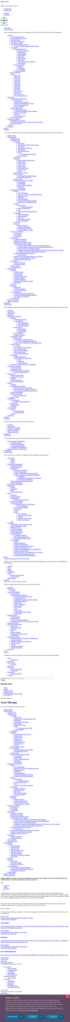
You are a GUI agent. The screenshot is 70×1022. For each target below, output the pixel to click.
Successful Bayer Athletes (25, 515)
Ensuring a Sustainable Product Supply (24, 258)
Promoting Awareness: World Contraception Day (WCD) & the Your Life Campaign (40, 250)
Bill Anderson (21, 52)
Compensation (22, 63)
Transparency (14, 261)
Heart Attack (21, 143)
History (13, 74)
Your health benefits (16, 673)
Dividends (13, 629)
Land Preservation (23, 363)
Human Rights (15, 498)
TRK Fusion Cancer (23, 168)
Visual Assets (11, 572)
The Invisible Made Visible (28, 154)
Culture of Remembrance (21, 507)
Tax (12, 521)
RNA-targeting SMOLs (24, 219)
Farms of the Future (16, 367)
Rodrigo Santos (22, 58)
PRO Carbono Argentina (21, 350)
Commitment (21, 476)
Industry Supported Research (22, 401)
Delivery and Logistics (20, 112)
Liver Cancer (21, 165)
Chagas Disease (22, 255)
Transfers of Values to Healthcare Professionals (27, 475)
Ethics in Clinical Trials (24, 208)
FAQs (16, 609)
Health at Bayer (12, 135)
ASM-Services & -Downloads (22, 612)
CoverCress (17, 346)
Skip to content (5, 1)
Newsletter (10, 984)
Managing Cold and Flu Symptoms (23, 281)
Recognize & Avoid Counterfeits (23, 387)
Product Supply (15, 397)
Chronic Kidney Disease (21, 173)
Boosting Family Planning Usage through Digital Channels (34, 245)
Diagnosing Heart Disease (25, 148)
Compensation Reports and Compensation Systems (24, 621)
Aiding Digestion (19, 272)
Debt (12, 630)
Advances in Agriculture (14, 366)
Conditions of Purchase (20, 109)
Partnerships (17, 287)
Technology (17, 213)
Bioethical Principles (19, 543)
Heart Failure (21, 149)
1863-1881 (17, 75)
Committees (21, 68)
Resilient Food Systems (17, 377)
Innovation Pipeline (16, 369)
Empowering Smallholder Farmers (23, 339)
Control (13, 644)
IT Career (13, 664)
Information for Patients (14, 427)
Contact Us (7, 15)
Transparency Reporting (20, 470)
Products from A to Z (13, 432)
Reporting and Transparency (15, 464)
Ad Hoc (13, 590)
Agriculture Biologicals (20, 319)
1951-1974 (17, 83)
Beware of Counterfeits (14, 429)
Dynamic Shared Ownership (18, 38)
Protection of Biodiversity (21, 544)
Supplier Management (17, 532)
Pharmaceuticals (12, 137)
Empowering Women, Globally (22, 244)
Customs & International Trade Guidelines (25, 111)
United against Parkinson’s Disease (27, 200)
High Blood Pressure (23, 151)
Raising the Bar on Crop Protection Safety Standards (28, 552)
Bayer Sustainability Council (18, 526)
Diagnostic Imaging (23, 221)
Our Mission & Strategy (17, 37)
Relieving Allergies (19, 278)
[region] (35, 1008)
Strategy (13, 459)
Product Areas (11, 426)
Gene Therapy (18, 233)
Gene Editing (18, 236)
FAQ (19, 210)
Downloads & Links (19, 116)
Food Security (11, 374)
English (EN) (7, 9)
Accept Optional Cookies (52, 1017)
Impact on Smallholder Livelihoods (27, 341)
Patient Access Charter (20, 241)
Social (9, 493)
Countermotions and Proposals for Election (25, 599)
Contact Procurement (16, 117)
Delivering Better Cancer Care (22, 259)
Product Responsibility (17, 392)
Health (6, 128)
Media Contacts (12, 578)
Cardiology (17, 142)
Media (6, 557)
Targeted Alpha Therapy (24, 227)
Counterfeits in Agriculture (18, 386)
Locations (6, 13)
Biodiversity (14, 355)
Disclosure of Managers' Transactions (21, 641)
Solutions (13, 270)
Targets (13, 461)
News (9, 567)
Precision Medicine (23, 199)
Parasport (20, 516)
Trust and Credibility (19, 289)
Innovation (14, 286)
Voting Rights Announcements (19, 634)
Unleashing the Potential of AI (19, 447)
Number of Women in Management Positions (26, 46)
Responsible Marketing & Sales (22, 538)
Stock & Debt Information (15, 624)
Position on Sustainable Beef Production (25, 555)
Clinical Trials (21, 205)
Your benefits (11, 672)
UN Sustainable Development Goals (24, 554)
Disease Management (23, 324)
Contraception (21, 182)
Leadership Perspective (20, 239)
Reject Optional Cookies (32, 1017)
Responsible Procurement (21, 105)
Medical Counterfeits (13, 301)
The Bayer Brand (15, 40)
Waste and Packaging (16, 492)
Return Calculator (15, 632)
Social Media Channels (14, 987)
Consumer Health (12, 970)
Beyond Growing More (17, 375)
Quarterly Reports (16, 616)
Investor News (11, 589)
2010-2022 (17, 89)
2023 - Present (18, 91)
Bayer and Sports (22, 513)
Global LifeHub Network (21, 372)
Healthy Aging (18, 179)
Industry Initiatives (19, 106)
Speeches (10, 570)
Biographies (17, 92)
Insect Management (23, 325)
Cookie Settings (13, 1016)
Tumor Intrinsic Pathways (25, 228)
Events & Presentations (14, 592)
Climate (13, 487)
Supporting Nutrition (20, 279)
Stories (9, 569)
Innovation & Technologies (18, 190)
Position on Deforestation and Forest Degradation (27, 549)
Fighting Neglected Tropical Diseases (24, 253)
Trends (16, 191)
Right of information (19, 604)
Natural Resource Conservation (22, 358)
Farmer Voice (11, 312)
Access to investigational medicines (27, 211)
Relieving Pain (18, 275)
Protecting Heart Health (20, 276)
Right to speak (18, 603)
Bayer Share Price (12, 985)
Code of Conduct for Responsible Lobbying (26, 473)
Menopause (21, 186)
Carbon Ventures (15, 344)
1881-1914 (17, 77)
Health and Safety (16, 496)
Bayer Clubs (17, 509)
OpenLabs (14, 406)
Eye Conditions (18, 174)
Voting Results (18, 610)
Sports (16, 512)
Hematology (17, 157)
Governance (11, 523)
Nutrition (13, 378)
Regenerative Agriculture (14, 316)
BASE (16, 541)
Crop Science (11, 971)
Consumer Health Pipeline (18, 446)
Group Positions (15, 540)
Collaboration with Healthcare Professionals (29, 478)
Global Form (4, 993)
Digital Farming (18, 333)
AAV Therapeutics (23, 193)
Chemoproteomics (23, 216)
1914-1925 (17, 78)
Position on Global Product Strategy (24, 546)
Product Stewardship (16, 394)
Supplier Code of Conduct (21, 102)
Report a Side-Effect (13, 430)
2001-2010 (17, 88)
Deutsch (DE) (8, 10)
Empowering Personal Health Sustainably (25, 295)
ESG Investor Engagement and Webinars (22, 481)
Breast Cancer (21, 162)
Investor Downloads (13, 623)
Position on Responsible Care (22, 547)
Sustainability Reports (17, 465)
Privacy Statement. (32, 1010)
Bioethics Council (16, 527)
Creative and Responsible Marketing (24, 293)
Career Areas (14, 659)
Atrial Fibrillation (22, 155)
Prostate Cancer (22, 166)
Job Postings (11, 981)
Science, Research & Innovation (16, 441)
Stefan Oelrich (22, 55)
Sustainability (14, 238)
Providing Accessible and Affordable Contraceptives (32, 252)
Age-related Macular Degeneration (27, 176)
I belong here (14, 670)
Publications (11, 313)
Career (6, 651)
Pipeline (16, 204)
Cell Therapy (17, 234)
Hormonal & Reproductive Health (23, 180)
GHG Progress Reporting (21, 353)
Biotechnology (22, 329)
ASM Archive (18, 613)
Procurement (11, 97)
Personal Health (12, 269)
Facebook (6, 888)
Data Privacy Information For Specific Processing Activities (27, 122)
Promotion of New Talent (25, 518)
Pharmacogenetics (22, 196)
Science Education (23, 506)
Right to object (18, 606)
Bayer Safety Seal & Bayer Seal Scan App (25, 391)
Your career (11, 666)
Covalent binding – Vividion (25, 230)
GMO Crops (14, 403)
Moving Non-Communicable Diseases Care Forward (28, 256)
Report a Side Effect (13, 300)
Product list (4, 961)
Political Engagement (16, 482)
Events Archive (15, 577)
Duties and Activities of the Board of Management (24, 638)
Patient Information (16, 267)
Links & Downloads (16, 647)
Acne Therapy (22, 188)
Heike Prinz (21, 57)
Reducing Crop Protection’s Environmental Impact (28, 343)
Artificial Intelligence (23, 214)
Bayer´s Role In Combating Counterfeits (25, 389)
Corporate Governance (14, 637)
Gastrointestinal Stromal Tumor (26, 160)
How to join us (12, 663)
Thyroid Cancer (22, 169)
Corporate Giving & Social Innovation (24, 504)
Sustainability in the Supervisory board (21, 524)
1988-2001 (17, 86)
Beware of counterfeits (7, 962)
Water (19, 360)
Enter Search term (5, 678)
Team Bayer (14, 47)
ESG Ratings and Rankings (15, 484)
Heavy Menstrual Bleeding (25, 185)
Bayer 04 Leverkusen (23, 520)
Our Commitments (16, 292)
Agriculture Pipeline (16, 443)
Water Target (17, 338)
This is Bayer (7, 28)
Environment (11, 486)
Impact (13, 462)
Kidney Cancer (22, 163)
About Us (10, 35)
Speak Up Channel (16, 123)
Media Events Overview (17, 575)
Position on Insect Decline (21, 551)
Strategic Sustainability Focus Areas (24, 103)
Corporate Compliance (14, 119)
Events (13, 409)
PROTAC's (21, 217)
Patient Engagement (19, 264)
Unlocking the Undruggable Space (27, 202)
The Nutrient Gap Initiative (21, 296)
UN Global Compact (16, 529)
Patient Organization (19, 262)
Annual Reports (15, 618)
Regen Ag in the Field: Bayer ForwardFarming (23, 364)
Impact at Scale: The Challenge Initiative (29, 248)
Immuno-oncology (23, 225)
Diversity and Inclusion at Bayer (19, 44)
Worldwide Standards (27, 207)
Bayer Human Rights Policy (22, 537)
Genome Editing (22, 330)
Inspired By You (15, 138)
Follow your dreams (16, 669)
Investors (6, 580)
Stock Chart (14, 626)
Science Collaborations (20, 472)
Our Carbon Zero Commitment (22, 347)
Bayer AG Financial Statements (19, 620)
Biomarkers (21, 197)
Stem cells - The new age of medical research (30, 194)
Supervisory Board (19, 64)
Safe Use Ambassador (20, 395)
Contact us (10, 675)
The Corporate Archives (20, 95)
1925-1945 (17, 80)
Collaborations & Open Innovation (20, 370)
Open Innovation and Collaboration (17, 449)
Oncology (17, 159)
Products (13, 284)
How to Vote (17, 607)
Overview (10, 310)
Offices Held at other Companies (26, 61)
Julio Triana (21, 60)
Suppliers (13, 384)
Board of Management (20, 49)
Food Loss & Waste (16, 380)
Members (20, 66)
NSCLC (20, 171)
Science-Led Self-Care (20, 290)
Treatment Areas (15, 140)
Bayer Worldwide (15, 72)
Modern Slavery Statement (21, 499)
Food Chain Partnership (17, 381)
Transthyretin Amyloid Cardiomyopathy (28, 145)
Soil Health (21, 361)
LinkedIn (6, 885)
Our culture (11, 661)
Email (5, 887)
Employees (14, 495)
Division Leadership (19, 71)
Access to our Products (17, 501)
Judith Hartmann (22, 54)
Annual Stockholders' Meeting (19, 595)
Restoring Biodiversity (20, 356)
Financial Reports (12, 615)
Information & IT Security (18, 120)
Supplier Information (16, 108)
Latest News (11, 982)
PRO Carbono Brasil (20, 352)
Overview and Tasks (23, 51)
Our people (11, 667)
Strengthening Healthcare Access (23, 242)
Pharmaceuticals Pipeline (17, 444)
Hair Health (17, 282)
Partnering (17, 222)
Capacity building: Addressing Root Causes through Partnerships (35, 247)
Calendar (10, 125)
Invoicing (16, 114)
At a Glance (11, 458)
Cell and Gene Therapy (17, 231)
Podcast (13, 414)
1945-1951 (17, 82)
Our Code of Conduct (17, 43)
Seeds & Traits (18, 327)
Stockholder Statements (20, 601)
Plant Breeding (22, 332)
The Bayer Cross (18, 94)
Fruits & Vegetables (19, 335)
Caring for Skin (18, 273)
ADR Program (15, 635)
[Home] (4, 23)
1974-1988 (17, 85)
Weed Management (23, 322)
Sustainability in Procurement (19, 99)
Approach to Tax (15, 643)
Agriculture (7, 303)
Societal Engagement (16, 503)
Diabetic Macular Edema (24, 177)
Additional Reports (16, 467)
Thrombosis (21, 146)
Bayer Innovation (19, 411)
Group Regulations (16, 534)
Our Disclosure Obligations (25, 479)
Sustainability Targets (16, 336)
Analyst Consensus (16, 627)
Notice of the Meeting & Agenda (23, 596)
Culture (16, 510)
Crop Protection (18, 321)
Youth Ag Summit (19, 412)
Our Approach (18, 100)
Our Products (11, 973)
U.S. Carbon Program (20, 349)
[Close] (67, 996)
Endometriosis (21, 183)
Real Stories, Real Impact (18, 41)
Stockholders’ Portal (19, 598)
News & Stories (15, 265)
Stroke (19, 152)
